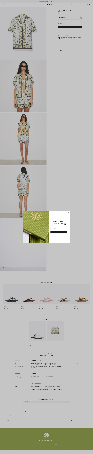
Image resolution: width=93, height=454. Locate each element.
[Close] (68, 212)
